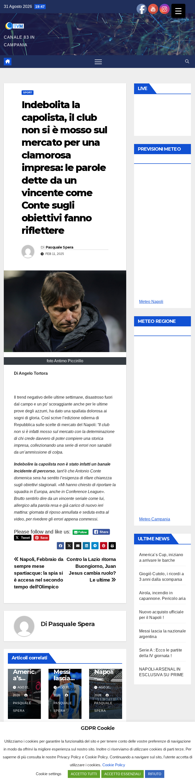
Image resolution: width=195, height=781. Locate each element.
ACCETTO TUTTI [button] (84, 774)
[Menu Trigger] (178, 11)
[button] (187, 61)
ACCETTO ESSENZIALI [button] (122, 774)
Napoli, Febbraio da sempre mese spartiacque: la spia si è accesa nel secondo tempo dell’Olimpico (38, 573)
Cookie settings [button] (48, 774)
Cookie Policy (113, 765)
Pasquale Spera (59, 247)
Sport (27, 92)
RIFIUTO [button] (154, 774)
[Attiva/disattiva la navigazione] (98, 61)
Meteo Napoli (151, 301)
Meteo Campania (154, 519)
